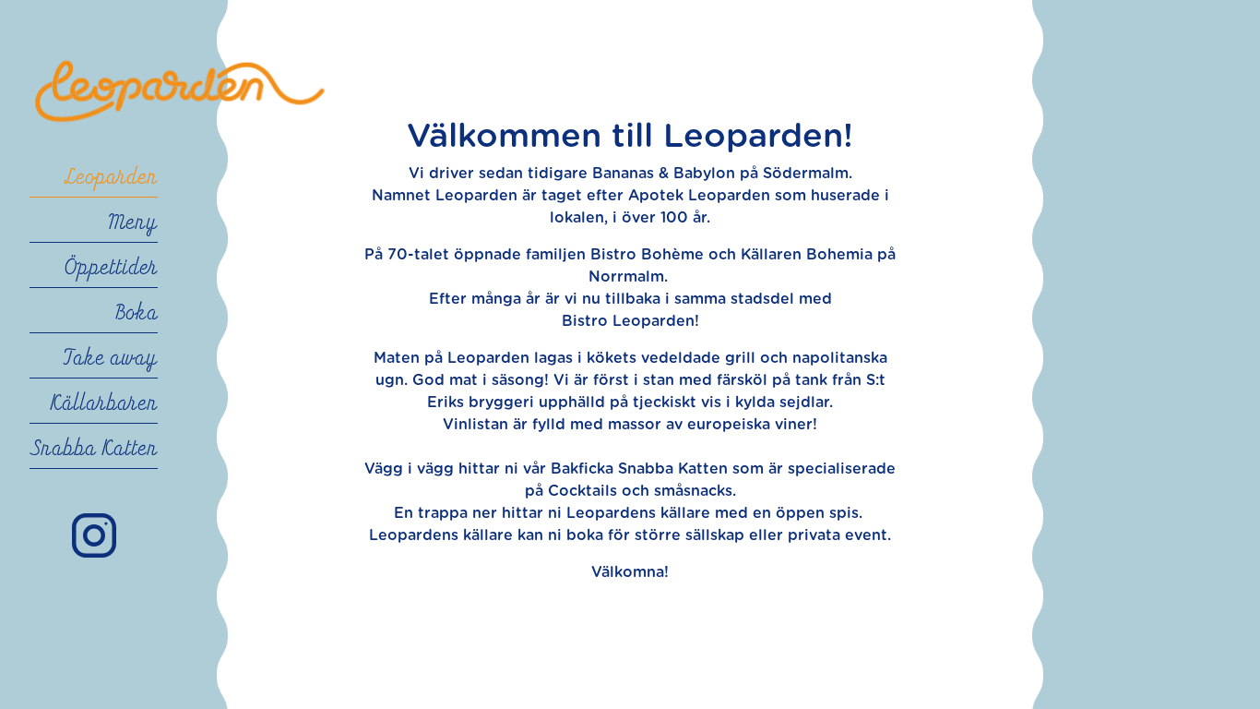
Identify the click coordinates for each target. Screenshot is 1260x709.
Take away (110, 359)
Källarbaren (104, 404)
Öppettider (111, 269)
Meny (133, 223)
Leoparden (111, 178)
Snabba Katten (94, 450)
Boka (136, 314)
